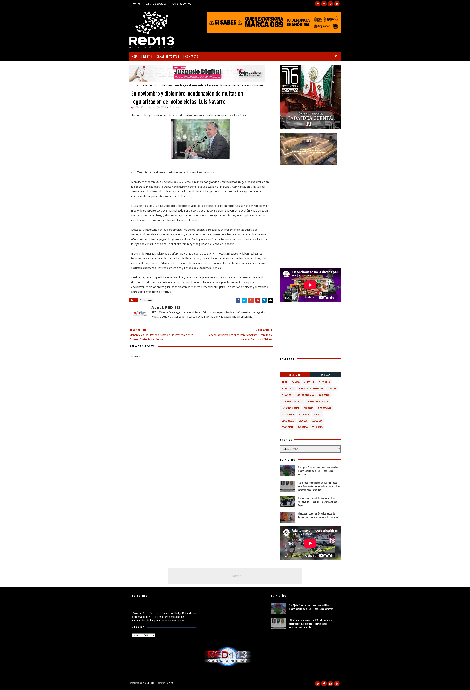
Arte (284, 382)
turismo (317, 427)
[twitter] (317, 3)
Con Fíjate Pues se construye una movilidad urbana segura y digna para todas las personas (317, 470)
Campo (296, 382)
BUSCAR (325, 374)
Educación (288, 388)
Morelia (308, 407)
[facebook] (324, 3)
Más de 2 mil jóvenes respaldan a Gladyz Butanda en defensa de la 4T (162, 607)
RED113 (147, 56)
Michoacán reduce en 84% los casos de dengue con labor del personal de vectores (317, 515)
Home (136, 3)
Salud (317, 414)
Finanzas (147, 85)
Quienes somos (181, 3)
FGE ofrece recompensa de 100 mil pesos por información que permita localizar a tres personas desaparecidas (318, 486)
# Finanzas (146, 300)
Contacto (192, 56)
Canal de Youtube (156, 3)
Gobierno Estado (292, 401)
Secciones (295, 374)
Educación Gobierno (311, 388)
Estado (331, 388)
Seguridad (288, 420)
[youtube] (337, 3)
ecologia (317, 420)
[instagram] (330, 3)
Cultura (309, 382)
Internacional (290, 407)
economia (287, 427)
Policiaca (304, 414)
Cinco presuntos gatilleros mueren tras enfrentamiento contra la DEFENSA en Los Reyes (317, 501)
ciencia (303, 420)
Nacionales (324, 407)
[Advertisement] (310, 192)
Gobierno (324, 395)
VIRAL (171, 683)
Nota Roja (288, 414)
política (303, 427)
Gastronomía (305, 395)
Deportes (324, 382)
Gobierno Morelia (317, 401)
